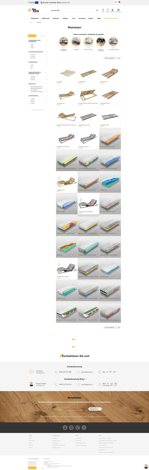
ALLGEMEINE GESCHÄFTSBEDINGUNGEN (108, 440)
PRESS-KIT (31, 445)
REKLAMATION (102, 450)
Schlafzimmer (35, 18)
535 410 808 (53, 2)
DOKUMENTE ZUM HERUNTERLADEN (107, 452)
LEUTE (30, 438)
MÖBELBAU (54, 438)
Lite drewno (82, 18)
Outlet (99, 18)
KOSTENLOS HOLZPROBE (81, 445)
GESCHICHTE (32, 440)
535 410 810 (45, 2)
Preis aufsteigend (109, 58)
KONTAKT (31, 447)
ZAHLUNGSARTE (102, 445)
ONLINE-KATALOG (56, 447)
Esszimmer (56, 18)
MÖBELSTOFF (78, 440)
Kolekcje (65, 18)
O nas (73, 18)
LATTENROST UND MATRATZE (58, 445)
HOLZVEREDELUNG (56, 440)
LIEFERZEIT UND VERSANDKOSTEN (106, 443)
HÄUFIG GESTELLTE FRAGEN (105, 438)
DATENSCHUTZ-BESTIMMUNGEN (106, 447)
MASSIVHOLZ (78, 438)
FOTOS (30, 443)
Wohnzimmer (46, 18)
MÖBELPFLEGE (55, 443)
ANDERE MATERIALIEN (80, 443)
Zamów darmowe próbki (111, 18)
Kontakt (90, 18)
